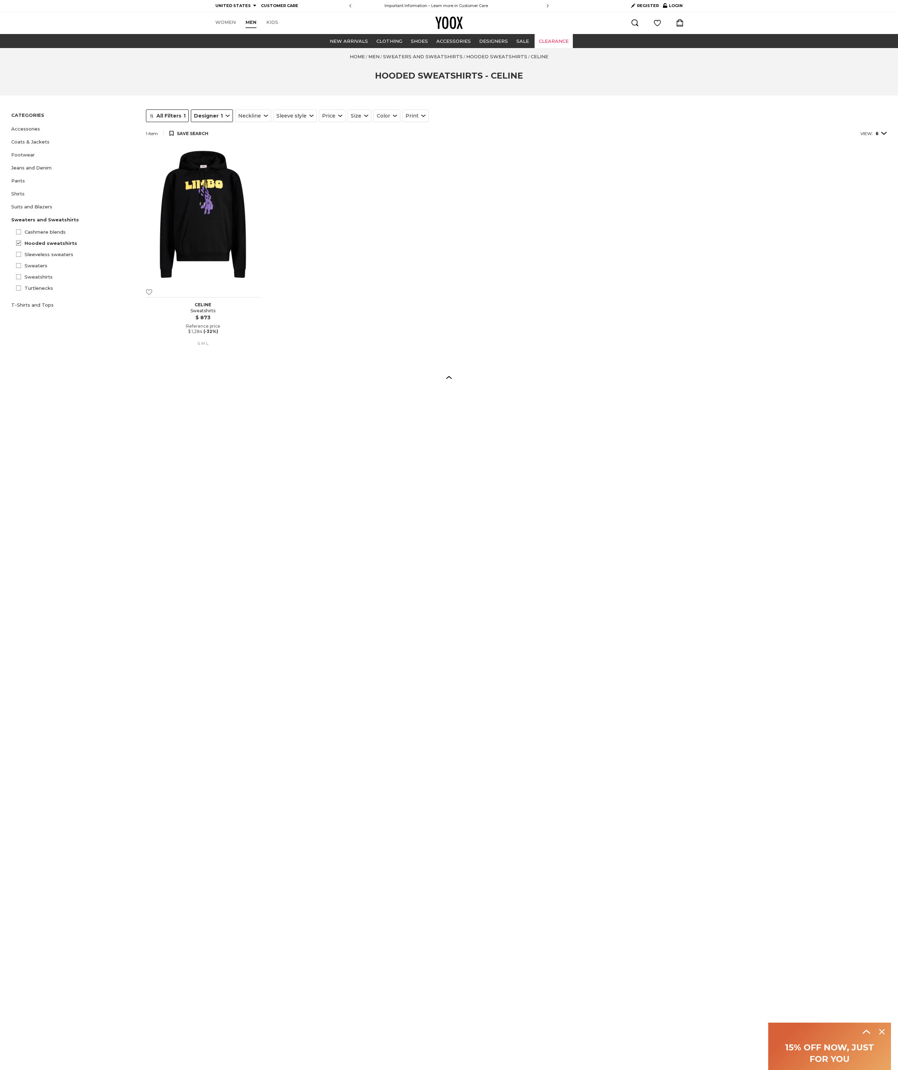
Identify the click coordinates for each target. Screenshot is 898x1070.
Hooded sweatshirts (51, 243)
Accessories (453, 41)
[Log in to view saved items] (657, 23)
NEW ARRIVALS (349, 41)
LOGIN (673, 7)
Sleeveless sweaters (49, 254)
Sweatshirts (39, 277)
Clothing (389, 41)
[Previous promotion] (350, 6)
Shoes (419, 41)
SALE (522, 41)
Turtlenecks (39, 288)
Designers (493, 41)
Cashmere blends (45, 232)
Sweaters (36, 265)
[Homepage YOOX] (449, 22)
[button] (74, 129)
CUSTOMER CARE (279, 5)
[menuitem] (225, 22)
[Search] (635, 23)
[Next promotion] (547, 6)
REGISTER (648, 5)
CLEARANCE (554, 41)
